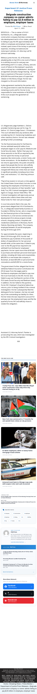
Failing (15, 517)
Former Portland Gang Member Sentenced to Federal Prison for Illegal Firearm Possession (18, 502)
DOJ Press (17, 26)
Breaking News (15, 684)
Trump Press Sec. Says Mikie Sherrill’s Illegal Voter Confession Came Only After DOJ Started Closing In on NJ (18, 387)
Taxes (13, 520)
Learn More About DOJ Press (18, 542)
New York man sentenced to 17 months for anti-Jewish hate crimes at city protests (17, 420)
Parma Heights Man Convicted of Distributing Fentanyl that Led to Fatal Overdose (18, 497)
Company (6, 513)
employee (27, 513)
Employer (6, 517)
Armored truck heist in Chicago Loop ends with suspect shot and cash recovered (17, 483)
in (22, 517)
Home (5, 684)
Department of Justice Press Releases (18, 9)
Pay (5, 520)
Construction (16, 513)
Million (29, 517)
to (19, 520)
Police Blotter (27, 684)
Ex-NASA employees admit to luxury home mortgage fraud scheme (17, 451)
